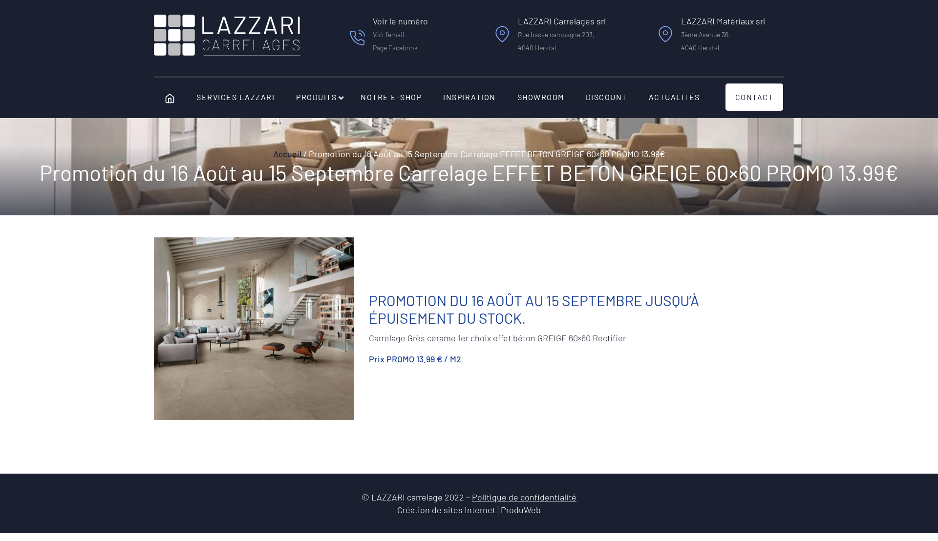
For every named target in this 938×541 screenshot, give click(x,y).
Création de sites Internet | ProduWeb (469, 510)
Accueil (287, 153)
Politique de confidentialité (524, 497)
